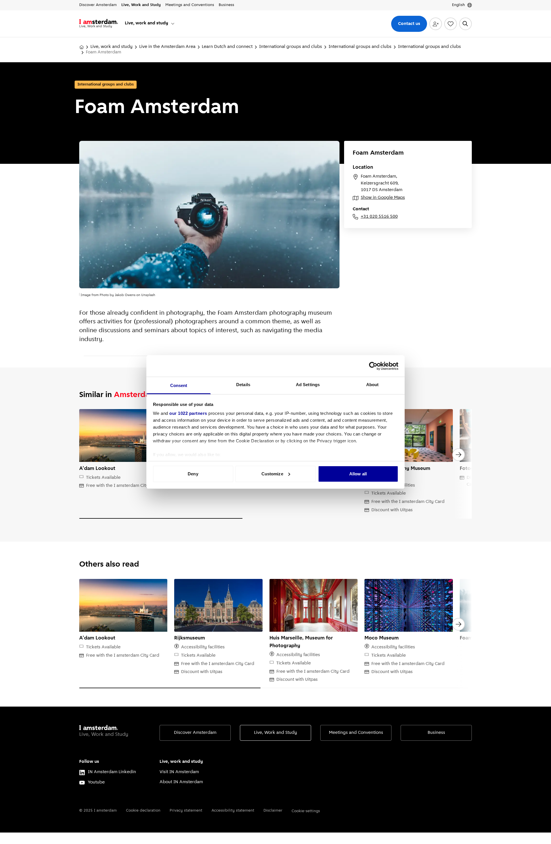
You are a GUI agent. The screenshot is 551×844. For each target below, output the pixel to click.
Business (436, 732)
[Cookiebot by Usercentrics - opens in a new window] (373, 366)
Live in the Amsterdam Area (167, 46)
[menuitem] (150, 23)
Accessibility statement (233, 810)
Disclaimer (272, 810)
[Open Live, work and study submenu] (172, 23)
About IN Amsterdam (181, 782)
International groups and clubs (290, 46)
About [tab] (372, 384)
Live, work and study (111, 46)
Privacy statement (186, 810)
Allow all (358, 473)
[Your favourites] (450, 23)
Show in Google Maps (383, 197)
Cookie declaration (143, 810)
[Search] (465, 23)
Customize (272, 473)
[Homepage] (81, 47)
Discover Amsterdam (195, 732)
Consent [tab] (178, 385)
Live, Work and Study (275, 732)
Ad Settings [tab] (308, 384)
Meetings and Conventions (356, 732)
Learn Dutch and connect (227, 46)
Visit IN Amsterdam (179, 772)
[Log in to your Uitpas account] (435, 23)
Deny (193, 473)
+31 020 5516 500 (379, 216)
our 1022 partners (188, 413)
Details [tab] (243, 384)
